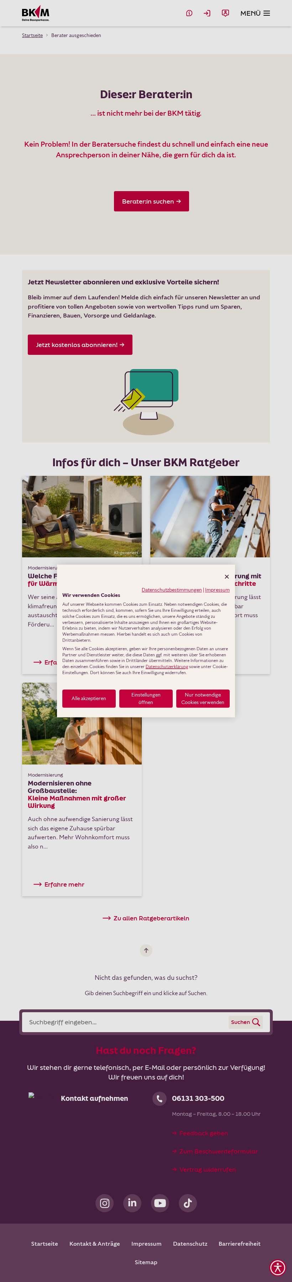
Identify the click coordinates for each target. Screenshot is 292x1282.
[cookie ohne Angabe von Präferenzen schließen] (227, 576)
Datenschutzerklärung (167, 666)
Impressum (217, 590)
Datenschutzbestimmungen (172, 590)
